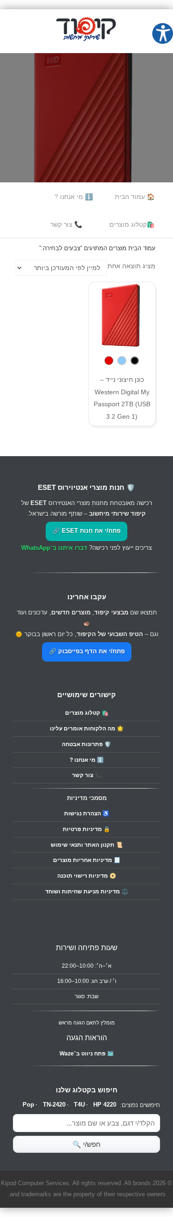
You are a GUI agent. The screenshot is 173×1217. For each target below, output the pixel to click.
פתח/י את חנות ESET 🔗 (86, 531)
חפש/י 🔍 (86, 1144)
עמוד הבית (141, 248)
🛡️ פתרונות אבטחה (86, 744)
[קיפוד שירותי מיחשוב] (86, 46)
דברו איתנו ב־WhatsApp (54, 548)
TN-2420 (54, 1105)
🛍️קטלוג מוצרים (132, 224)
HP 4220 (104, 1105)
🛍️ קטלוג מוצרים (86, 713)
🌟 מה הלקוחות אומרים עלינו (87, 728)
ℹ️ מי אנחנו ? (73, 196)
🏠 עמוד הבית (135, 196)
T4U (79, 1105)
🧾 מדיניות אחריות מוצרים (86, 860)
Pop (28, 1105)
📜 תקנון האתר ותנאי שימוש (87, 845)
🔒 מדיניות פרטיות (86, 829)
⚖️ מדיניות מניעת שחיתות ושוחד (86, 891)
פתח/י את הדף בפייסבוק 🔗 (87, 651)
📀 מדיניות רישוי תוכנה (86, 876)
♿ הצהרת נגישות (86, 813)
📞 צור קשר (66, 224)
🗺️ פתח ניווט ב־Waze (87, 1053)
